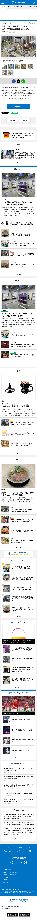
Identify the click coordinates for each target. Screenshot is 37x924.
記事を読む (18, 106)
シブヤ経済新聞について (9, 869)
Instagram (21, 862)
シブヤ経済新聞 (18, 2)
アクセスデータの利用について (11, 874)
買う (22, 6)
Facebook (11, 862)
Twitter (16, 862)
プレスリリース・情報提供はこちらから (13, 872)
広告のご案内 (6, 880)
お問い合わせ (6, 877)
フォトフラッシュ (6, 23)
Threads (26, 862)
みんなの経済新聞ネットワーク (18, 900)
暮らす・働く (29, 6)
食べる (10, 6)
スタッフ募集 (6, 882)
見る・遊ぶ (16, 6)
